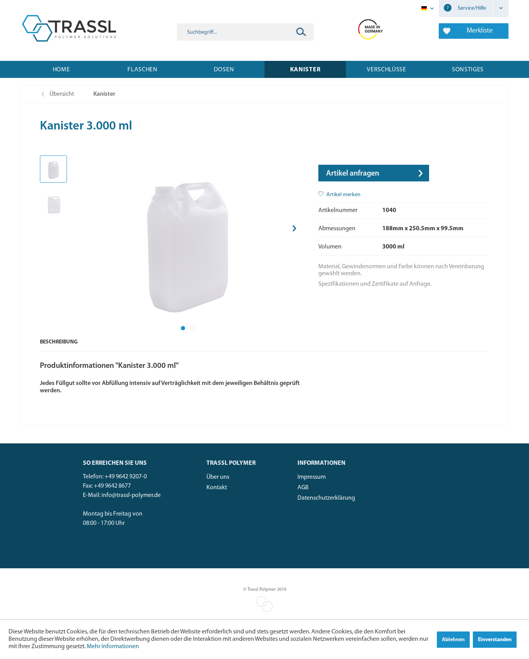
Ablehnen (453, 640)
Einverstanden (495, 640)
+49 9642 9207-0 (126, 477)
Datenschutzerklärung (326, 498)
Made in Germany (370, 28)
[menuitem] (245, 32)
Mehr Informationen (113, 646)
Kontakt (216, 488)
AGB (303, 488)
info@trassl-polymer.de (131, 495)
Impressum (311, 477)
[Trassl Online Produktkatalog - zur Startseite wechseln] (69, 28)
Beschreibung (59, 342)
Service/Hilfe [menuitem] (471, 8)
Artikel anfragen (352, 174)
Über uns (217, 477)
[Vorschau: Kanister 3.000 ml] (53, 169)
